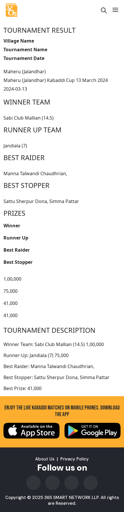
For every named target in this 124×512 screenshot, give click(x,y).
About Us (45, 459)
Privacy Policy (74, 459)
